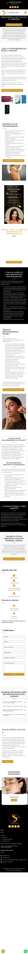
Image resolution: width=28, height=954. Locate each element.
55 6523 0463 (14, 578)
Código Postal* (7, 652)
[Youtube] (15, 7)
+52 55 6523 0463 (14, 583)
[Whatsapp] (18, 7)
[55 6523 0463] (14, 575)
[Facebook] (10, 7)
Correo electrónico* (8, 647)
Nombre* (6, 636)
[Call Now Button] (3, 951)
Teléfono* (6, 641)
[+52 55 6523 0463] (14, 580)
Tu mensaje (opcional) (9, 663)
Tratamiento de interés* (9, 657)
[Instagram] (13, 7)
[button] (25, 12)
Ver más (14, 800)
